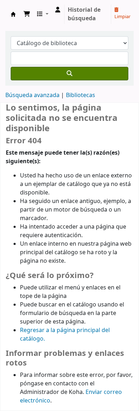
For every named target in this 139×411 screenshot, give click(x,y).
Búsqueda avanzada (32, 95)
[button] (27, 14)
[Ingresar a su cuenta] (57, 10)
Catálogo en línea (13, 14)
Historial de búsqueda (84, 14)
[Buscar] (69, 73)
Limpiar (122, 16)
